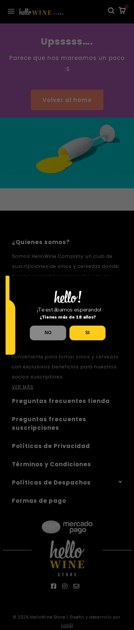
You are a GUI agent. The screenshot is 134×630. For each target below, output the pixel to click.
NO (48, 332)
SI (87, 332)
